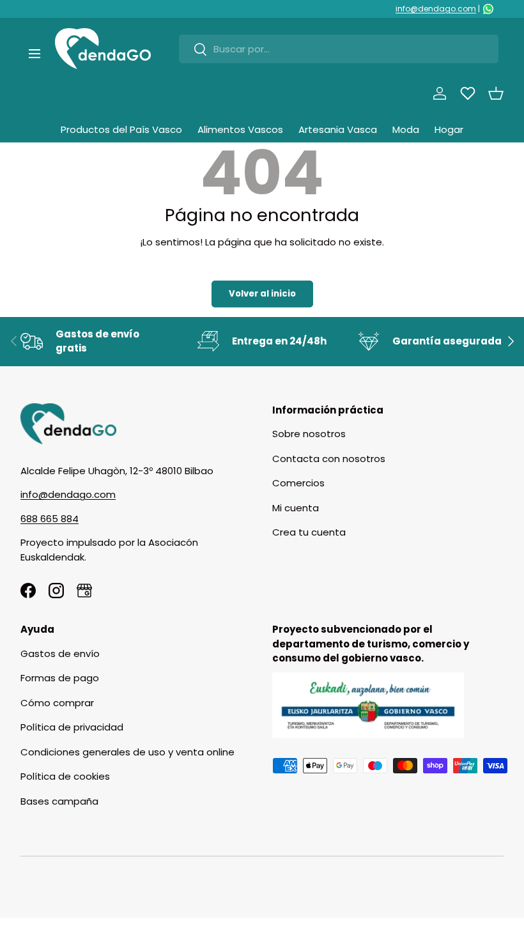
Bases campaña (59, 801)
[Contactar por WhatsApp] (488, 9)
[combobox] (338, 49)
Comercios (298, 483)
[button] (496, 93)
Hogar (449, 129)
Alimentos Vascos (240, 129)
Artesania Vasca (337, 129)
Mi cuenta (295, 507)
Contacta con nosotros (328, 458)
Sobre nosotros (309, 433)
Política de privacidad (71, 727)
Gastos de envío (60, 653)
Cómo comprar (57, 702)
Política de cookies (65, 776)
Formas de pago (59, 677)
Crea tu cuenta (309, 532)
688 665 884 (49, 518)
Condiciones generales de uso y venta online (127, 752)
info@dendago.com (436, 8)
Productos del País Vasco (121, 129)
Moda (405, 129)
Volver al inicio (262, 294)
